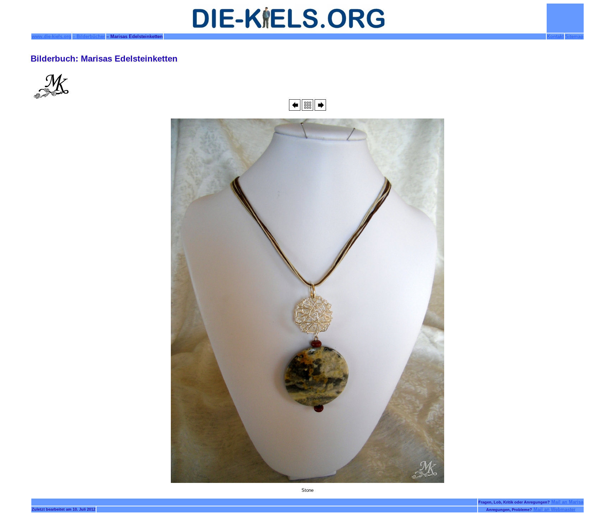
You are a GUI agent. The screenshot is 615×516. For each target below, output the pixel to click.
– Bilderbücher (89, 36)
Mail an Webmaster (554, 509)
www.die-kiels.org (51, 36)
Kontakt (555, 36)
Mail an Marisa (567, 502)
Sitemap (574, 36)
